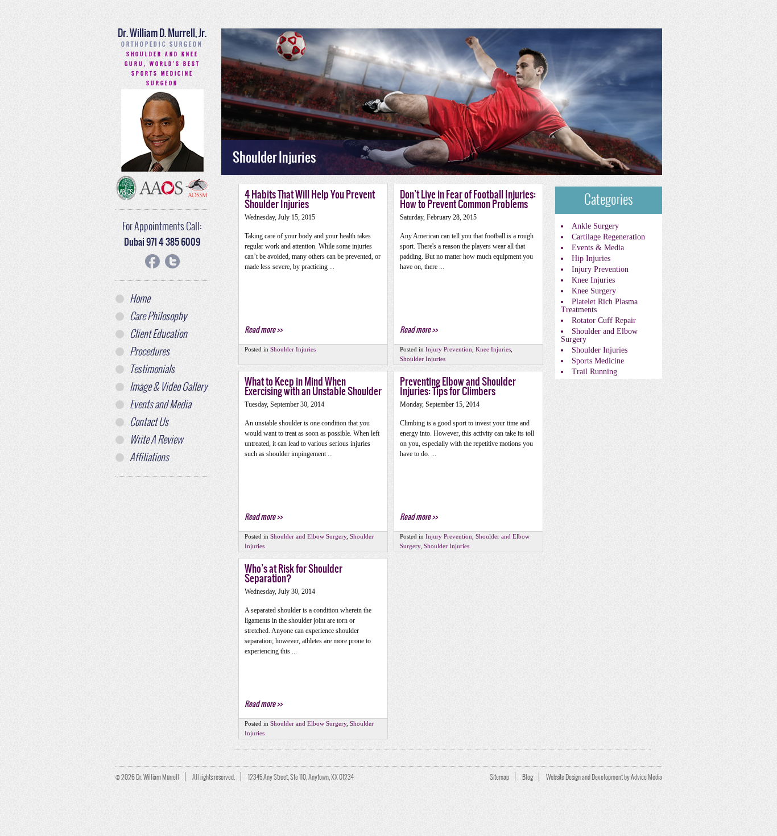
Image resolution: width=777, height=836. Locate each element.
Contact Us (149, 422)
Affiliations (149, 457)
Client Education (158, 334)
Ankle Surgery (595, 226)
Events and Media (160, 404)
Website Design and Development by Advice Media (604, 776)
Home (140, 298)
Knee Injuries (593, 280)
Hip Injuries (591, 258)
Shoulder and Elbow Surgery (599, 335)
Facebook (152, 261)
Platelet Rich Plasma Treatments (599, 305)
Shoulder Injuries (599, 350)
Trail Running (594, 371)
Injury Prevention (600, 269)
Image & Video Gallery (168, 387)
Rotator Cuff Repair (604, 320)
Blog (527, 776)
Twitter (172, 261)
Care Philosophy (158, 316)
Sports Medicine (598, 361)
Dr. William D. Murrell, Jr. (162, 37)
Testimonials (152, 369)
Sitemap (499, 776)
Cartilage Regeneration (608, 237)
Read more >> (263, 329)
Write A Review (156, 439)
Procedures (150, 351)
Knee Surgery (594, 291)
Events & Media (598, 247)
